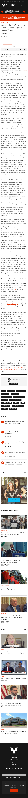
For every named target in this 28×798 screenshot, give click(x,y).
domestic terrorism (7, 396)
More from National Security (10, 510)
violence (4, 408)
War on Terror (13, 408)
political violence (7, 402)
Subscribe (14, 790)
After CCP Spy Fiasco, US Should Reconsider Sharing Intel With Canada (12, 588)
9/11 (3, 391)
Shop (2, 472)
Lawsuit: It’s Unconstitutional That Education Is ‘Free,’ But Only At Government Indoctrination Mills (13, 733)
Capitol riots (15, 393)
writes (25, 71)
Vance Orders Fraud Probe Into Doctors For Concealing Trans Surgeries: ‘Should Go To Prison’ (12, 705)
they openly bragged (12, 304)
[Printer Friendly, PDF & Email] (24, 49)
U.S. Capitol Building (17, 405)
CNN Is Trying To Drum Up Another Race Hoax (13, 678)
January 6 (5, 399)
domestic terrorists (19, 396)
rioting (16, 402)
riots (23, 402)
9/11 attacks (11, 391)
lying (14, 289)
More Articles (14, 383)
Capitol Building (21, 391)
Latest (3, 629)
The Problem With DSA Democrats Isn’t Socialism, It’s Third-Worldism (11, 561)
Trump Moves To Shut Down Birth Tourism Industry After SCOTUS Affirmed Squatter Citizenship (12, 617)
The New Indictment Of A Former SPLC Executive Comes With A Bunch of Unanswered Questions (14, 652)
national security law (15, 399)
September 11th (6, 405)
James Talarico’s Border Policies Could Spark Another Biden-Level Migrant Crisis (12, 533)
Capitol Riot (5, 393)
